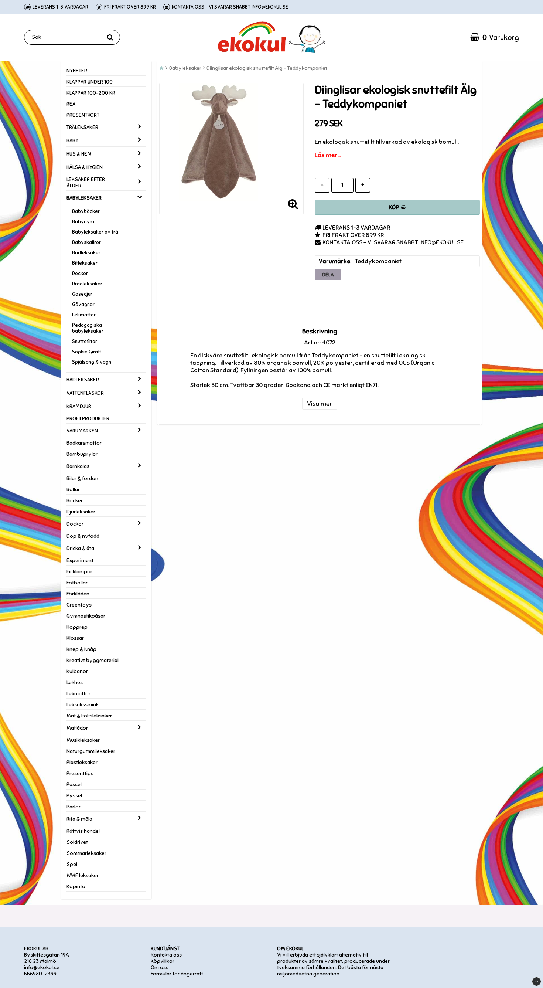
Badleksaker (86, 253)
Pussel (74, 784)
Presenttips (79, 773)
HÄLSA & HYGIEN (84, 167)
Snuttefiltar (84, 341)
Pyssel (74, 795)
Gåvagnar (83, 305)
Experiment (79, 560)
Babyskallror (86, 242)
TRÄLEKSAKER (82, 127)
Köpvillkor (162, 961)
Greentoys (79, 605)
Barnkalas (77, 466)
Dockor (80, 273)
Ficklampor (79, 571)
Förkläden (77, 594)
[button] (494, 37)
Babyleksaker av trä (95, 232)
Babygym (83, 222)
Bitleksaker (85, 263)
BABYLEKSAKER (84, 198)
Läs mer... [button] (328, 155)
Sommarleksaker (86, 853)
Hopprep (77, 627)
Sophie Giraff (86, 352)
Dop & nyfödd (82, 536)
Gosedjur (82, 294)
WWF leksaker (82, 875)
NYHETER (76, 71)
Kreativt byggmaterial (92, 660)
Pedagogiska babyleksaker (87, 328)
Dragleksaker (87, 284)
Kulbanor (77, 671)
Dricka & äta (80, 548)
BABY (72, 140)
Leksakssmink (82, 705)
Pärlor (73, 807)
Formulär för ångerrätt (177, 974)
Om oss (159, 967)
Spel (71, 864)
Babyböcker (86, 211)
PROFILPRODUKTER (87, 418)
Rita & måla (79, 819)
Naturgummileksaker (90, 751)
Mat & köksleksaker (89, 716)
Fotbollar (77, 583)
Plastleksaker (82, 762)
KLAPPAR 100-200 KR (90, 93)
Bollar (73, 489)
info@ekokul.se (41, 967)
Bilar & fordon (82, 478)
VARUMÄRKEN (82, 431)
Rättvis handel (83, 831)
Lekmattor (84, 315)
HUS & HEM (79, 154)
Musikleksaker (83, 740)
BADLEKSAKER (82, 380)
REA (70, 104)
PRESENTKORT (82, 115)
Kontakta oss (166, 955)
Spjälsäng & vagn (91, 362)
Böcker (74, 501)
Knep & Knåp (81, 649)
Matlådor (77, 728)
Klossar (75, 638)
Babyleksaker (185, 68)
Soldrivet (77, 842)
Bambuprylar (82, 454)
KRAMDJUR (78, 406)
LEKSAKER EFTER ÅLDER (85, 182)
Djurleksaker (80, 512)
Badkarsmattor (84, 443)
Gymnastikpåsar (85, 616)
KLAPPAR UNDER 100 (89, 82)
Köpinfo (75, 886)
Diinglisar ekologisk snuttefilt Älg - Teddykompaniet (266, 68)
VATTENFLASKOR (85, 393)
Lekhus (74, 682)
